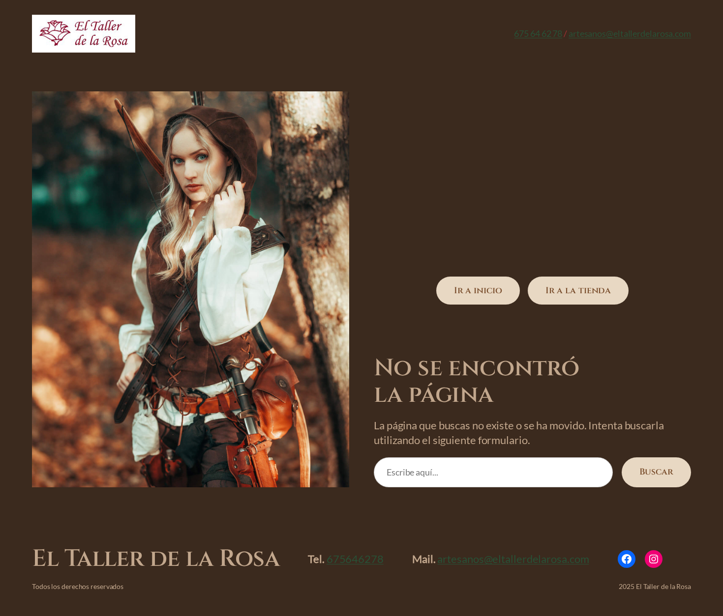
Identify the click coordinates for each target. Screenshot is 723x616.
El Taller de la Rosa (155, 559)
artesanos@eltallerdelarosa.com (630, 33)
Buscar (656, 472)
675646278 (355, 558)
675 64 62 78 (538, 33)
